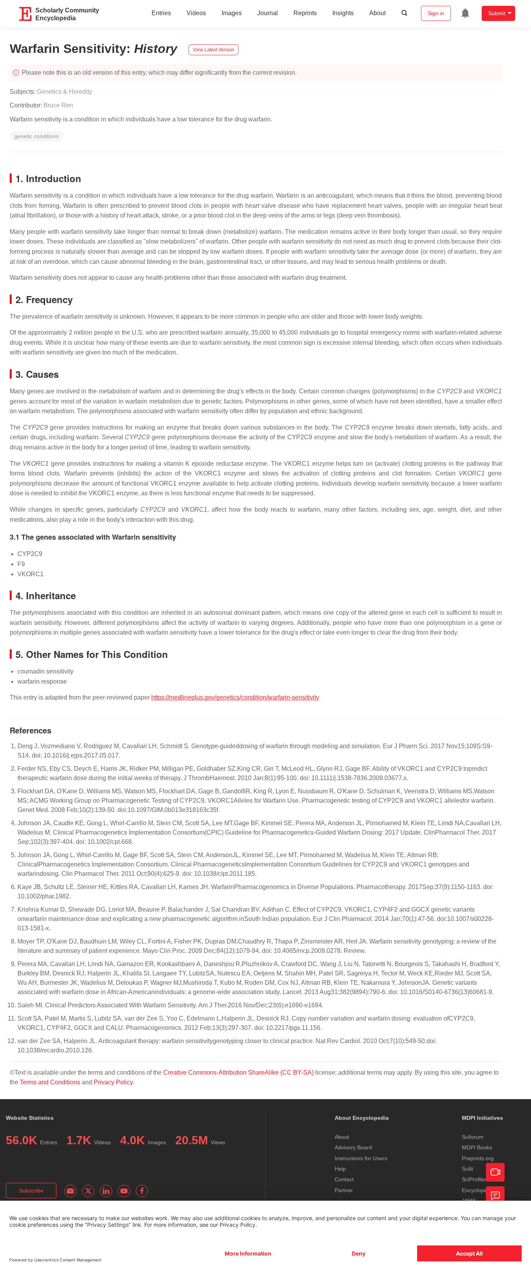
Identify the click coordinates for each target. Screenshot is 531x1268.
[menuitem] (465, 13)
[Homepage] (25, 14)
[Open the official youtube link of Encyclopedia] (124, 1191)
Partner (344, 1190)
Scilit (467, 1169)
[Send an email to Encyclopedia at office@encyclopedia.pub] (70, 1191)
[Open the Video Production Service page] (495, 1172)
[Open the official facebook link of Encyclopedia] (142, 1191)
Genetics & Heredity (64, 91)
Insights (343, 13)
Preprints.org (478, 1158)
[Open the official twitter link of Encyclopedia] (88, 1191)
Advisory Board (353, 1147)
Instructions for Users (361, 1158)
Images (232, 13)
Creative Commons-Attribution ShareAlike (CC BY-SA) (239, 1072)
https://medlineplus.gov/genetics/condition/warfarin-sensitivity (235, 697)
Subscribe (31, 1190)
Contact (344, 1179)
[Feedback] (495, 1195)
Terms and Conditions (50, 1082)
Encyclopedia (478, 1190)
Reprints (305, 13)
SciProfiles (474, 1179)
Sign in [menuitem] (436, 13)
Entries (161, 13)
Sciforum (473, 1137)
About (377, 13)
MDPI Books (477, 1147)
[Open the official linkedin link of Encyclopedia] (106, 1191)
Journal (267, 13)
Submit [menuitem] (496, 13)
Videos (196, 13)
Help (340, 1169)
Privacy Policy (113, 1082)
